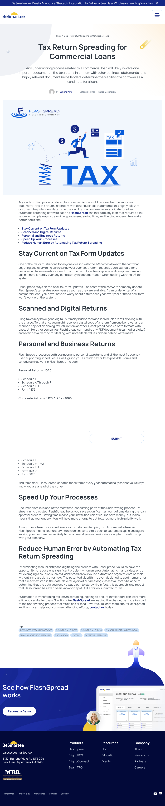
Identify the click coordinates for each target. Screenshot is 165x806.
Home (58, 35)
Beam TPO (75, 767)
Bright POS (76, 755)
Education (108, 755)
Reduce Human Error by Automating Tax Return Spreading (61, 242)
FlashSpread (79, 213)
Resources (110, 743)
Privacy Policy (24, 793)
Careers (140, 767)
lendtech (76, 635)
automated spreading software (36, 630)
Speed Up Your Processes (39, 239)
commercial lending (91, 630)
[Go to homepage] (14, 15)
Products (76, 743)
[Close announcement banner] (157, 3)
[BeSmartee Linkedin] (160, 794)
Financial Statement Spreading (35, 635)
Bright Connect (79, 761)
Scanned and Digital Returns (41, 232)
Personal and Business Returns (43, 235)
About (139, 749)
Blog (66, 35)
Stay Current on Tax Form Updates (45, 228)
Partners (140, 761)
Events (106, 761)
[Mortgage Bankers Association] (33, 775)
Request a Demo (19, 711)
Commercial (110, 91)
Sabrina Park (66, 91)
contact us (97, 607)
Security (64, 793)
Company (142, 743)
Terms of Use (8, 793)
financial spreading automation (122, 630)
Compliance (39, 793)
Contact (53, 793)
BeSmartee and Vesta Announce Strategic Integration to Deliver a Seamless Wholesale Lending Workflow (82, 3)
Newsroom (142, 755)
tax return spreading (96, 635)
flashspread (61, 635)
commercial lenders (66, 630)
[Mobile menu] (157, 15)
